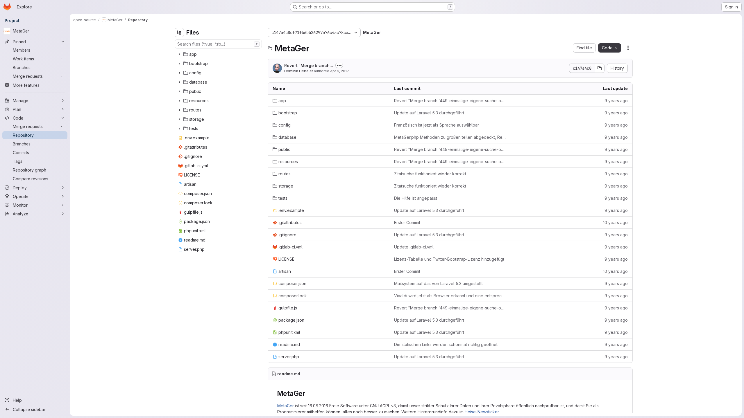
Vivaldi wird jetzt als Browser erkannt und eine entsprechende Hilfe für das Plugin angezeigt (450, 295)
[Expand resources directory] (179, 100)
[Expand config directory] (179, 72)
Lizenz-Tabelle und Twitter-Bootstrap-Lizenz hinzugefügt (449, 259)
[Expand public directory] (179, 91)
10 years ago (615, 222)
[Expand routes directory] (179, 110)
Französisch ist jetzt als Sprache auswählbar (436, 124)
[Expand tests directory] (179, 128)
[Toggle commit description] (339, 65)
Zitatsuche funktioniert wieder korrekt (430, 173)
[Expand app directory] (179, 54)
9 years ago (616, 100)
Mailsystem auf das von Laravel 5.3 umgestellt (438, 283)
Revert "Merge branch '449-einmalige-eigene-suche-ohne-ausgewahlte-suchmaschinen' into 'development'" (450, 100)
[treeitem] (219, 54)
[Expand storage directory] (179, 119)
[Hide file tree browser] (179, 32)
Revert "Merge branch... (308, 65)
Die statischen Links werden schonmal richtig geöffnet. (446, 344)
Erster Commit (407, 222)
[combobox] (218, 43)
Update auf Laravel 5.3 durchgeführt (429, 112)
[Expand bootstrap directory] (179, 63)
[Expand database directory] (179, 82)
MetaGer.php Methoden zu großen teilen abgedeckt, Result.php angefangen (450, 137)
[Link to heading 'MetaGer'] (309, 393)
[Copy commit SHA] (599, 68)
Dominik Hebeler (298, 71)
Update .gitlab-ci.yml (414, 246)
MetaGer (285, 405)
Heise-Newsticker (482, 411)
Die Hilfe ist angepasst (415, 198)
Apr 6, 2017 (339, 71)
